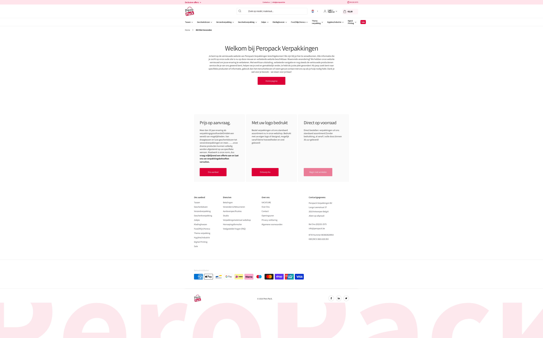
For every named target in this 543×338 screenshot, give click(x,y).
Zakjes (263, 22)
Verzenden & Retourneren (234, 206)
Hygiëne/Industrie (334, 22)
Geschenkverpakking (246, 22)
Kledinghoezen (278, 22)
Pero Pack (267, 298)
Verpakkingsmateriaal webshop (237, 220)
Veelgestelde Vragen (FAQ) (234, 228)
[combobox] (272, 11)
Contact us (266, 2)
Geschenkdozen (203, 22)
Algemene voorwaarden (272, 224)
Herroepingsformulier (232, 224)
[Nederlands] (315, 11)
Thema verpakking (316, 22)
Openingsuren (268, 215)
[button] (350, 11)
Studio (226, 215)
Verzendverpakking (224, 22)
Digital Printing (351, 22)
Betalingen (228, 202)
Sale (363, 22)
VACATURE (266, 202)
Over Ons (266, 206)
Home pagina (271, 81)
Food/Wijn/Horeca (298, 22)
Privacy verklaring (269, 220)
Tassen (187, 22)
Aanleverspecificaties (232, 211)
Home (187, 30)
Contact (265, 211)
